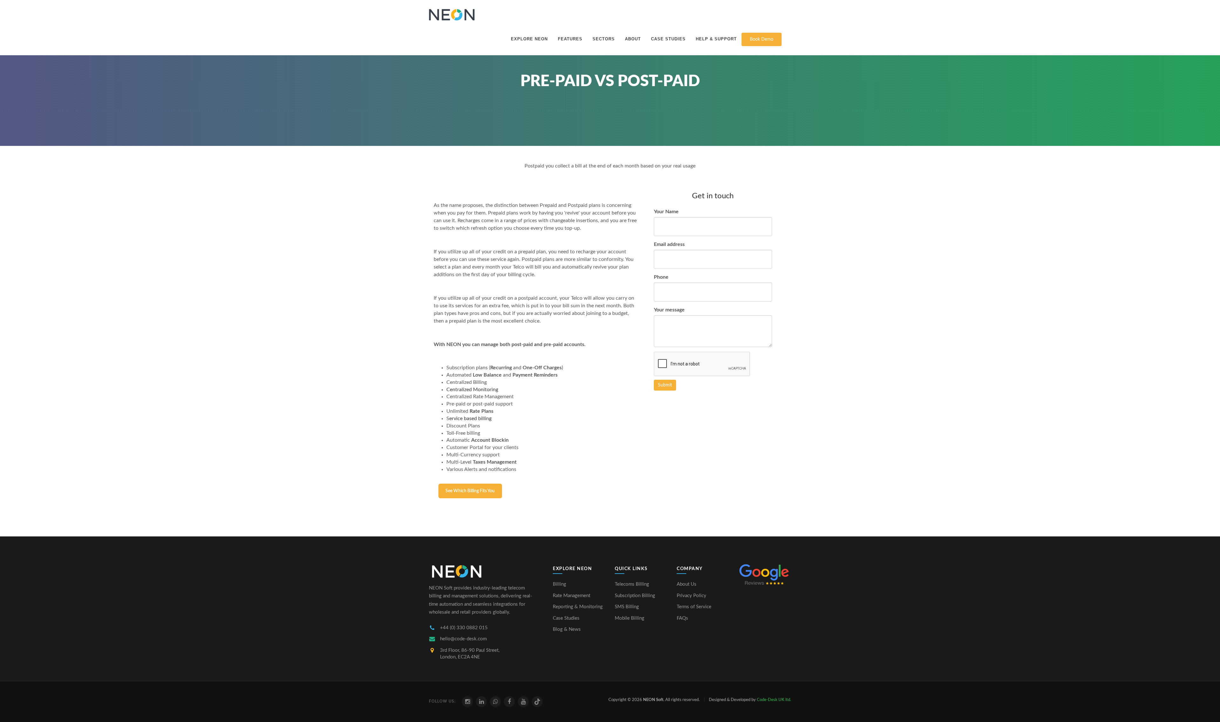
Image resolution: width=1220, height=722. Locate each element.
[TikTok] (537, 701)
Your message (669, 309)
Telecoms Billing (632, 584)
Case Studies (668, 39)
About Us (686, 584)
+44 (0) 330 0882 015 (464, 627)
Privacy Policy (691, 595)
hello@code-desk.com (463, 639)
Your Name (666, 211)
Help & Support (716, 39)
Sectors (604, 39)
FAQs (682, 618)
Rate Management (571, 595)
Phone (661, 277)
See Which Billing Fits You (470, 491)
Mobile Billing (629, 618)
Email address (669, 244)
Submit (665, 385)
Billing (559, 584)
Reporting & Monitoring (578, 606)
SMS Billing (627, 606)
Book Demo (761, 39)
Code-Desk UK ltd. (774, 700)
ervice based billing (470, 418)
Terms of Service (694, 606)
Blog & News (567, 629)
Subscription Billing (635, 595)
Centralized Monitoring (472, 389)
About (633, 39)
